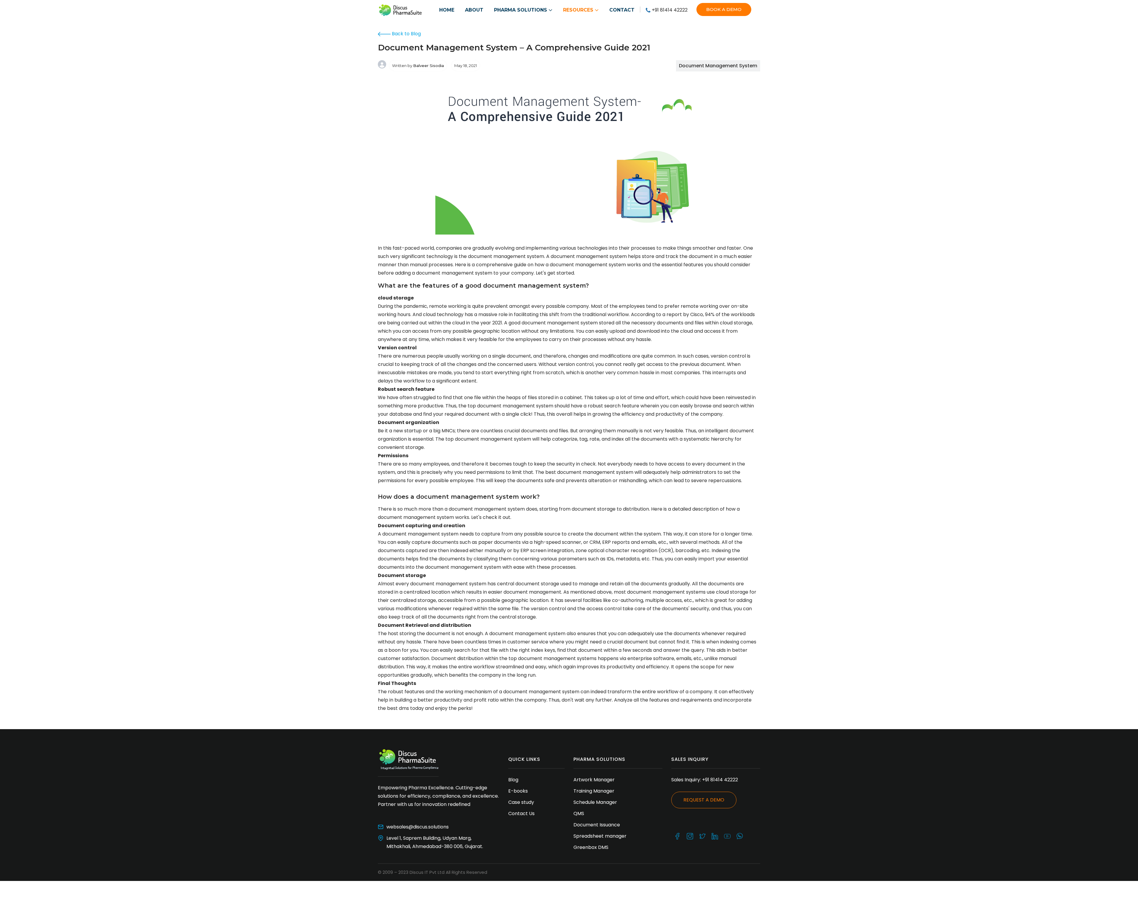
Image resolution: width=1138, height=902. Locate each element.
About (474, 10)
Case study (521, 802)
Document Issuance (597, 824)
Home (446, 10)
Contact (621, 10)
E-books (518, 791)
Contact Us (521, 813)
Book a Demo (723, 9)
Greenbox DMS (590, 847)
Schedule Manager (595, 802)
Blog (513, 779)
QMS (578, 813)
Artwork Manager (594, 779)
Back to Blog (406, 33)
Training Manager (593, 791)
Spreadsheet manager (601, 836)
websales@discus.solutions (417, 826)
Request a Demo (703, 799)
